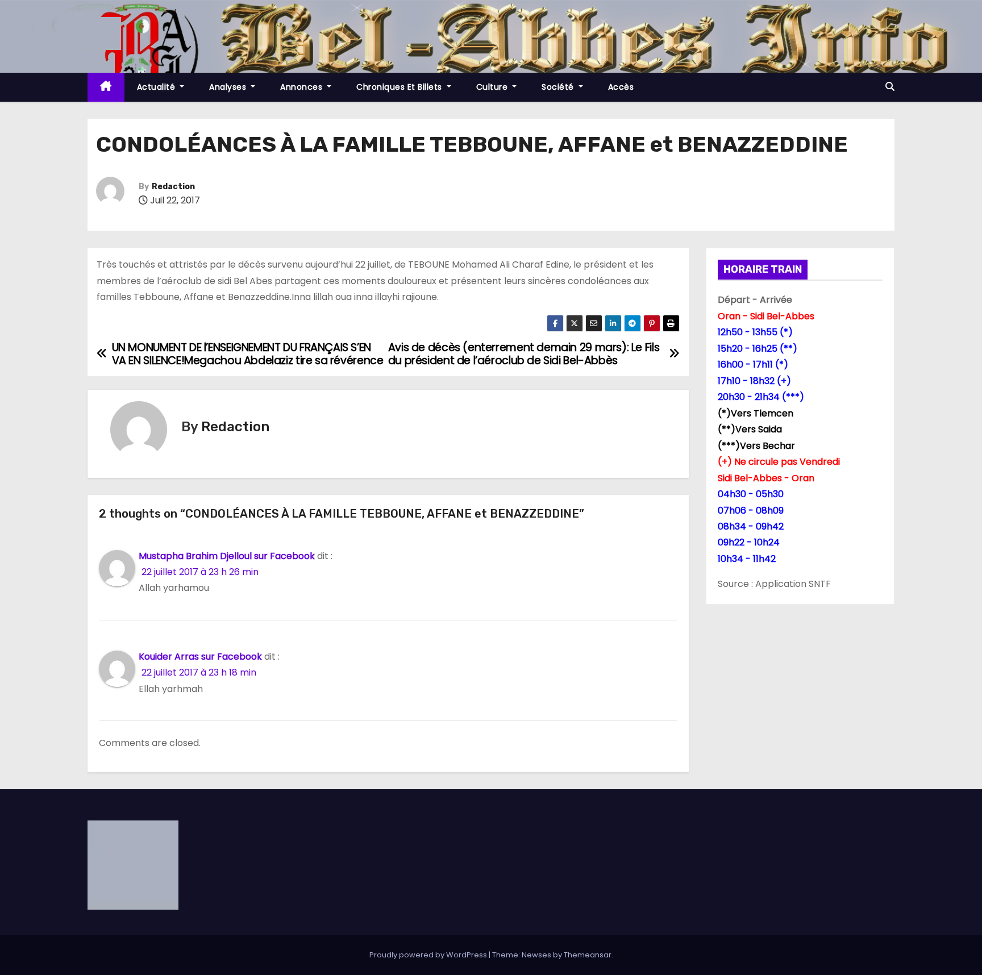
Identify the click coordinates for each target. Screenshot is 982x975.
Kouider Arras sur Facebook (200, 656)
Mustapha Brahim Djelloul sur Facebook (227, 555)
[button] (889, 86)
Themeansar (587, 954)
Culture (493, 87)
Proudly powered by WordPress (429, 954)
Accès (621, 87)
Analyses (229, 87)
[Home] (106, 87)
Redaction (173, 186)
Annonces (302, 87)
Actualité (157, 87)
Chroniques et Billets (400, 87)
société (559, 87)
